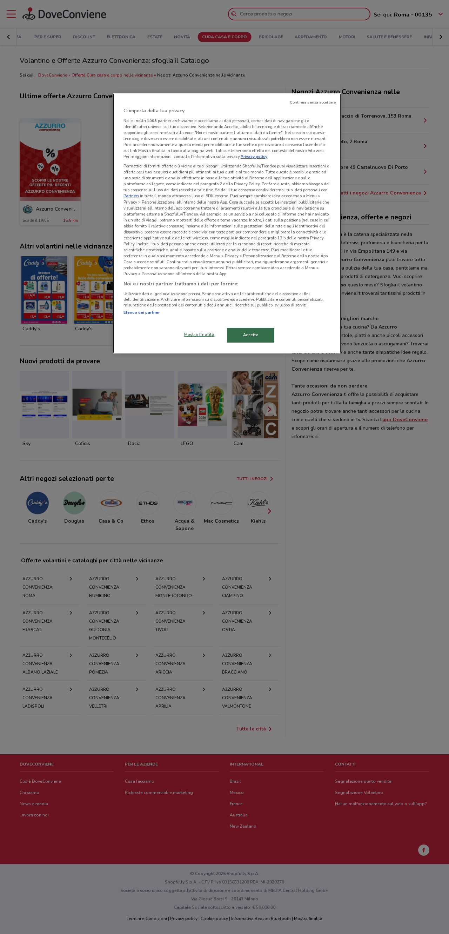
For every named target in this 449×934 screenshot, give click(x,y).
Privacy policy (254, 156)
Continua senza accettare (313, 102)
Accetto (251, 335)
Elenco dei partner (141, 312)
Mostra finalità (199, 334)
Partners (131, 196)
